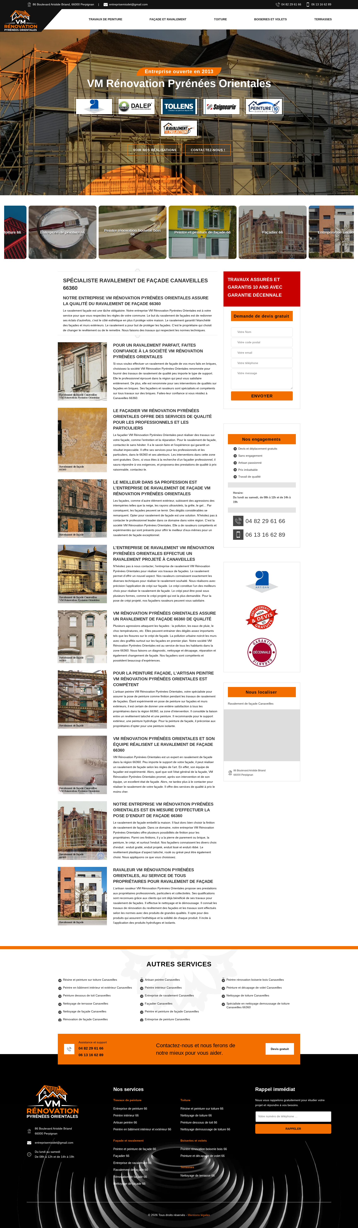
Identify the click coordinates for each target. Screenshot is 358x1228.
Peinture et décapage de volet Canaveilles (254, 987)
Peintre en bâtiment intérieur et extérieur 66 (142, 1129)
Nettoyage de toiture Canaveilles (247, 995)
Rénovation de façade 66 (130, 1176)
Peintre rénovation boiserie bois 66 (203, 1149)
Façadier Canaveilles (158, 1003)
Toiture (220, 19)
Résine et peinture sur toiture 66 (201, 1108)
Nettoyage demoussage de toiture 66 (205, 1129)
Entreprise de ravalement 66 (132, 1163)
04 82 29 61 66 (291, 4)
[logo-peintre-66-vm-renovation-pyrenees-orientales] (20, 20)
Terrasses (323, 19)
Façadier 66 (121, 1156)
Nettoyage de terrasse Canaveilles (85, 1003)
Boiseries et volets (270, 19)
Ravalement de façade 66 (130, 1169)
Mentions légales (199, 1215)
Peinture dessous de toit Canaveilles (87, 995)
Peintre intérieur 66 (126, 1115)
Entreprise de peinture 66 (130, 1108)
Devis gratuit (280, 1049)
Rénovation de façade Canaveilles (85, 1019)
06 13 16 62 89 (321, 4)
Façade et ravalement (168, 19)
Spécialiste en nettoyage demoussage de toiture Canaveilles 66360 (258, 1005)
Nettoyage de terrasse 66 (197, 1175)
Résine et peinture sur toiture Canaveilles (90, 979)
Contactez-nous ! (208, 150)
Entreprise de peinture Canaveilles (167, 1019)
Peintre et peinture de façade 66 (134, 1149)
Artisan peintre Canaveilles (162, 979)
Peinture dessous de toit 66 (198, 1122)
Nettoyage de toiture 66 (196, 1115)
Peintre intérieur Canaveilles (163, 987)
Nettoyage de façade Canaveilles (84, 1011)
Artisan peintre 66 (125, 1122)
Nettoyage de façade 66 (129, 1183)
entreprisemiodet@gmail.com (128, 4)
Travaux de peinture (105, 19)
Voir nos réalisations (155, 150)
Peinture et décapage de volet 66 (202, 1156)
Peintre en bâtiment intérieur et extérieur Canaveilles (97, 987)
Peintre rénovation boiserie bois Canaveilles (255, 979)
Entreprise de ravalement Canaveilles (169, 995)
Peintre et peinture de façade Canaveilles (172, 1011)
